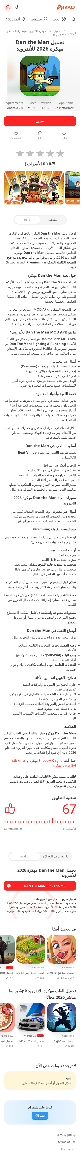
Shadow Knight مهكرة (45, 760)
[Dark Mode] (17, 7)
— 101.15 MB (44, 886)
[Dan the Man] (9, 886)
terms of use (67, 1142)
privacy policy (66, 1135)
